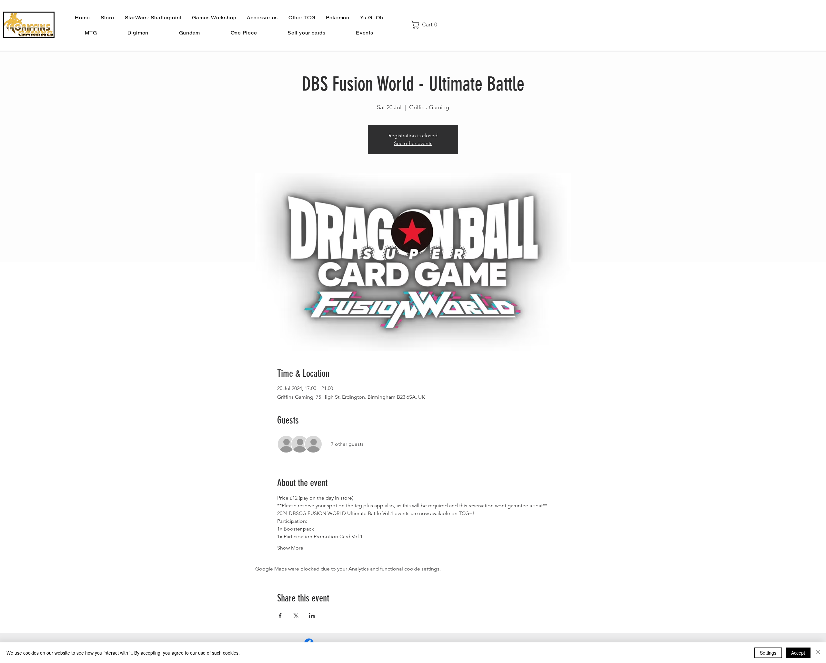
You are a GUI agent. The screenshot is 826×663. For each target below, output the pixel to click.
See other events (413, 143)
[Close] (818, 653)
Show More (290, 548)
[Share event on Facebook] (280, 615)
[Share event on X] (296, 615)
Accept (798, 652)
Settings (768, 652)
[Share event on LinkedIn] (312, 615)
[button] (426, 25)
